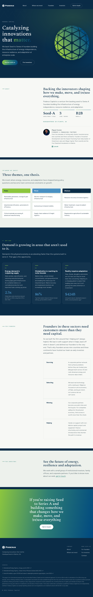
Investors (62, 5)
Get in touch (76, 5)
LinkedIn (56, 146)
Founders (51, 5)
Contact (84, 555)
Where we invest (37, 5)
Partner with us (10, 62)
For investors (27, 62)
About (25, 5)
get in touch (61, 476)
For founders (85, 549)
